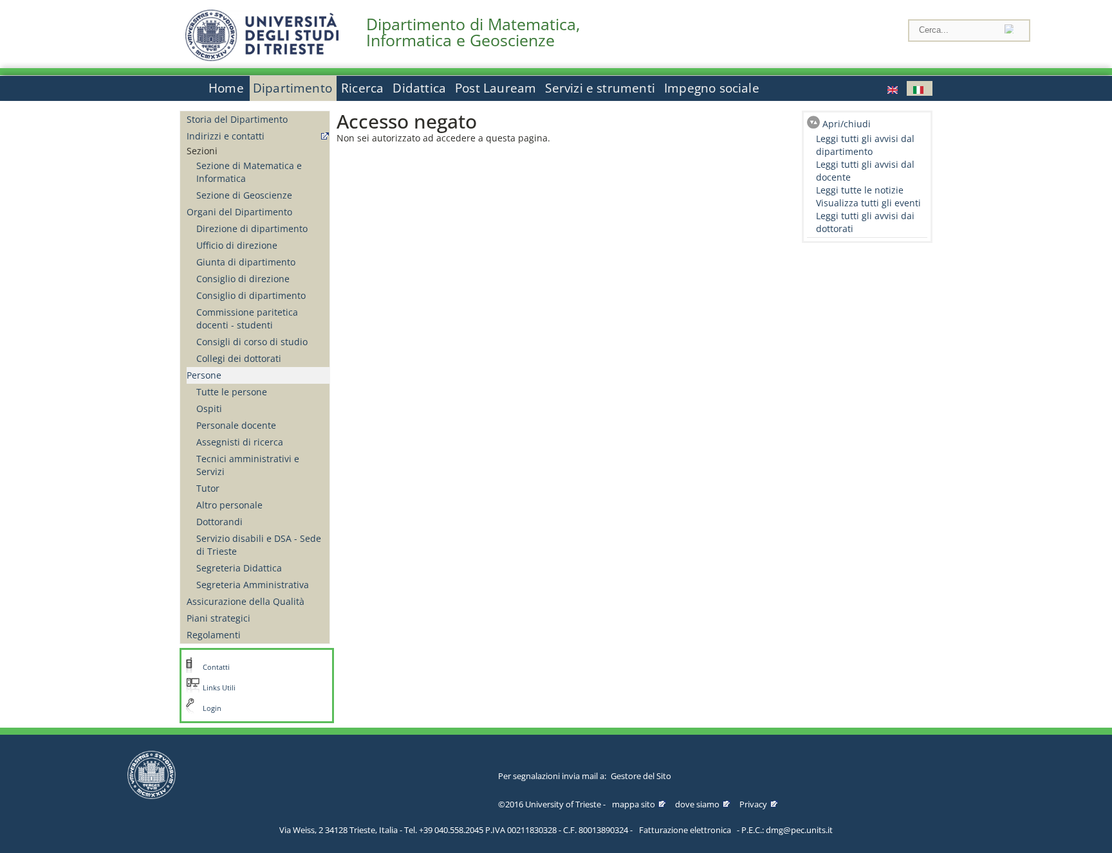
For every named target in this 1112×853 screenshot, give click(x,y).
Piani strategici (218, 618)
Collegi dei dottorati (238, 358)
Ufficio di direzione (236, 245)
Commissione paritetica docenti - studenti (247, 318)
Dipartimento (292, 88)
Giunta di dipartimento (245, 262)
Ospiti (209, 408)
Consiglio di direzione (243, 279)
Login (212, 708)
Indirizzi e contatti (225, 136)
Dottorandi (219, 522)
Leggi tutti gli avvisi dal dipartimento (865, 144)
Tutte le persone (231, 392)
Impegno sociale (711, 88)
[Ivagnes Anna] (894, 88)
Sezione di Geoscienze (244, 195)
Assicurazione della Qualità (245, 601)
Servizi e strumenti (600, 88)
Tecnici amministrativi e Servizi (247, 465)
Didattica (419, 88)
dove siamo (697, 804)
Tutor (207, 488)
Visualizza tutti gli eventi (868, 203)
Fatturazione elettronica (685, 830)
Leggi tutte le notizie (860, 190)
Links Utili (219, 687)
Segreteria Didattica (239, 568)
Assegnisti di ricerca (239, 442)
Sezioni (202, 151)
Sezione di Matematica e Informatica (249, 171)
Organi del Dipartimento (239, 212)
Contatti (216, 667)
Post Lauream (495, 88)
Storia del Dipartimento (237, 119)
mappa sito (633, 804)
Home (226, 88)
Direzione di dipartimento (252, 228)
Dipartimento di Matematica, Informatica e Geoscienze (473, 32)
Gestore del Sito (641, 776)
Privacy (753, 804)
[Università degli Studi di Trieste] (261, 57)
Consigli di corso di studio (252, 342)
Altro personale (229, 505)
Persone (204, 375)
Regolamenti (214, 635)
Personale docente (236, 425)
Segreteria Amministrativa (252, 585)
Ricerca (362, 88)
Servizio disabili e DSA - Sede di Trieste (258, 544)
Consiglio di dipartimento (251, 295)
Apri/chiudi (846, 124)
